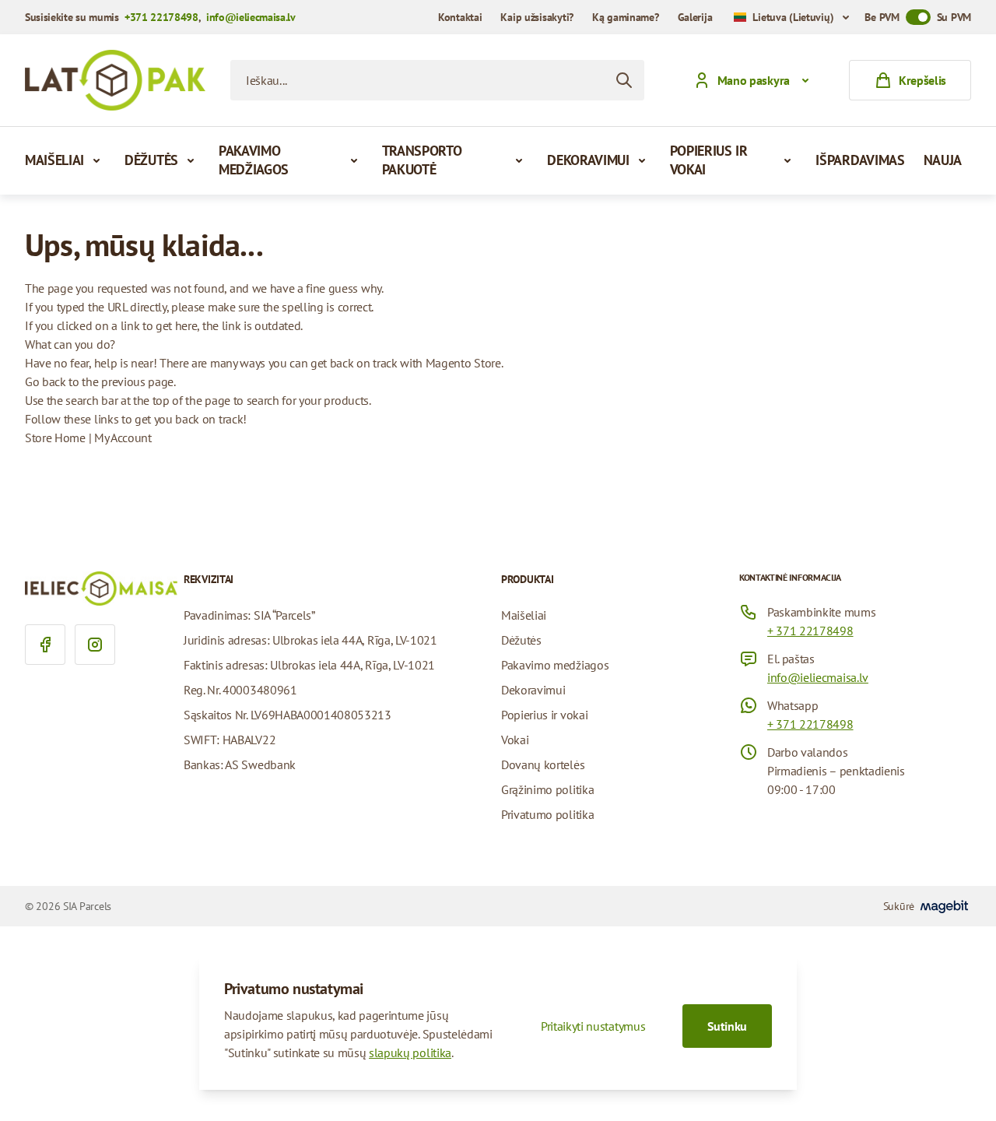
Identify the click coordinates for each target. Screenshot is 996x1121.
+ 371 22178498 (810, 630)
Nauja (943, 160)
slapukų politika (410, 1052)
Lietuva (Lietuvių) (792, 17)
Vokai (514, 739)
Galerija (695, 17)
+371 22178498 (161, 17)
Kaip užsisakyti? (536, 17)
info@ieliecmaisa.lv (251, 17)
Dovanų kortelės (542, 764)
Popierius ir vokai (709, 160)
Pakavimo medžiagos (254, 160)
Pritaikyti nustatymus (593, 1026)
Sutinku (727, 1026)
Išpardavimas (859, 160)
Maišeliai (54, 160)
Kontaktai (460, 17)
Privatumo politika (547, 814)
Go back (45, 381)
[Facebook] (45, 644)
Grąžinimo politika (547, 789)
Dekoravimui (588, 160)
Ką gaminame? (625, 17)
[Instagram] (95, 644)
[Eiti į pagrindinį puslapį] (115, 80)
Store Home (55, 437)
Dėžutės (151, 160)
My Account (123, 437)
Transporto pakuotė (422, 160)
